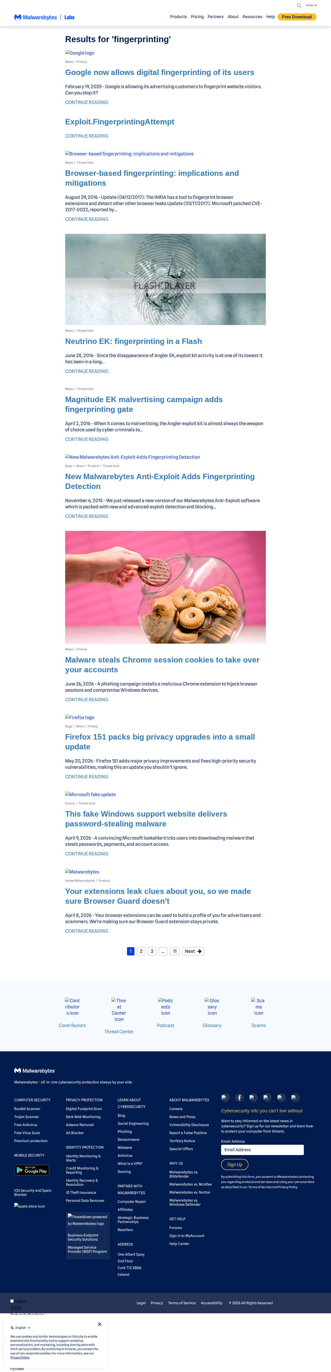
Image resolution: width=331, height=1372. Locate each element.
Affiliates (125, 1210)
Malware (125, 1147)
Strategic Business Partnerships (133, 1220)
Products (178, 16)
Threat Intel (85, 162)
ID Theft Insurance (81, 1192)
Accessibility (211, 1303)
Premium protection (31, 1141)
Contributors (72, 1025)
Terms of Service (260, 1187)
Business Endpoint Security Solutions (83, 1237)
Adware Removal (80, 1125)
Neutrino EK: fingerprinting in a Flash (133, 341)
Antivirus (125, 1156)
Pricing (197, 16)
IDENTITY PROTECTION (85, 1147)
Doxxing (124, 1172)
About (233, 16)
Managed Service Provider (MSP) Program (87, 1249)
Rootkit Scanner (27, 1109)
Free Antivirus (25, 1125)
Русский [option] (17, 1369)
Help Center (179, 1244)
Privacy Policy (287, 1187)
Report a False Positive (188, 1133)
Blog (121, 1115)
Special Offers (181, 1149)
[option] (27, 1308)
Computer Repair (132, 1202)
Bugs (68, 466)
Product (93, 466)
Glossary (212, 1025)
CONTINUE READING (86, 102)
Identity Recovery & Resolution (82, 1182)
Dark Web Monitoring (83, 1117)
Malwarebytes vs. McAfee (190, 1184)
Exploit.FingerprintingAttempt (119, 121)
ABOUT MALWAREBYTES (189, 1100)
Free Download (297, 17)
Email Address (233, 1141)
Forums (175, 1228)
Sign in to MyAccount (186, 1236)
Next (190, 951)
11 (175, 951)
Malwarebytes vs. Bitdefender (183, 1174)
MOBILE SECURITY (29, 1155)
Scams (70, 803)
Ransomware (128, 1139)
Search (299, 5)
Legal (141, 1303)
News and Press (182, 1117)
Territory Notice (182, 1141)
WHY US (176, 1163)
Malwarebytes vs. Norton (189, 1192)
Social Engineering (133, 1123)
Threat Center (119, 1031)
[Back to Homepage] (44, 19)
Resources (252, 16)
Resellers (125, 1230)
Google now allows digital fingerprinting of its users (159, 72)
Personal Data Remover (85, 1200)
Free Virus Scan (27, 1133)
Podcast (165, 1025)
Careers (176, 1109)
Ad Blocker (75, 1133)
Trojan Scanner (26, 1117)
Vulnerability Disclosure (189, 1125)
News (69, 62)
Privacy (82, 62)
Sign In (311, 5)
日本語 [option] (15, 1308)
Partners (216, 16)
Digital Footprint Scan (84, 1109)
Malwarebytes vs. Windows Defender (185, 1202)
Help (270, 16)
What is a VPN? (130, 1164)
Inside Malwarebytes (80, 881)
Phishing (125, 1131)
